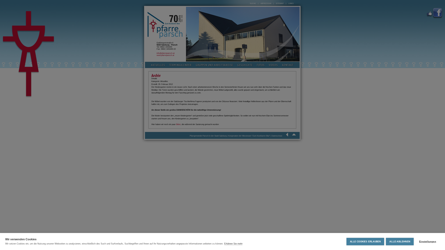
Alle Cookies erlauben (365, 241)
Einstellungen (427, 241)
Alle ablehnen (399, 241)
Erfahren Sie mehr (233, 243)
